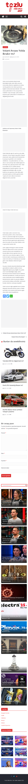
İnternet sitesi (5, 468)
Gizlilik (2, 715)
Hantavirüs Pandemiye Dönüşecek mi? (13, 597)
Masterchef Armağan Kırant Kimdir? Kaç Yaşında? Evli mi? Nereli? (13, 520)
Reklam (3, 723)
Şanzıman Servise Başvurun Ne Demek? (13, 649)
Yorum (3, 433)
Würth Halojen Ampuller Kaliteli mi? (12, 668)
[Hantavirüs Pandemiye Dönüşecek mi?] (14, 593)
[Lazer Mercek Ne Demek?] (14, 697)
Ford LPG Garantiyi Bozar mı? (13, 385)
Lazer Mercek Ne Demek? (9, 701)
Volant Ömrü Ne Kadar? (18, 337)
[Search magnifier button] (26, 485)
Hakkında (3, 718)
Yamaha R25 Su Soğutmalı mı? (13, 361)
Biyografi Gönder (5, 713)
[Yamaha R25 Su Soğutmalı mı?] (14, 346)
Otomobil (5, 47)
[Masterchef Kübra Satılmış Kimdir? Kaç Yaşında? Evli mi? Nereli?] (14, 554)
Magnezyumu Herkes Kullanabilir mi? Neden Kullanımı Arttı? (12, 578)
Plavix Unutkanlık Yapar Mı (9, 629)
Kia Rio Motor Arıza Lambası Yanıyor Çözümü (12, 411)
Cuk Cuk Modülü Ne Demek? (10, 682)
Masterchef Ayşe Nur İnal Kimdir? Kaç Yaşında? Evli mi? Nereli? (13, 501)
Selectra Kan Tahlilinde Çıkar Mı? (11, 616)
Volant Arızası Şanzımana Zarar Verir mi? (14, 333)
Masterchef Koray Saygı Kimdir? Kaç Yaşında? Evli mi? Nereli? (12, 539)
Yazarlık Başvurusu (5, 725)
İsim (3, 453)
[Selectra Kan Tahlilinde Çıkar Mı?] (14, 611)
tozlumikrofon (7, 57)
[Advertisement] (14, 70)
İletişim (3, 720)
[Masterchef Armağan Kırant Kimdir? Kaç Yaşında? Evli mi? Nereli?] (14, 517)
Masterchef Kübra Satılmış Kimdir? (12, 557)
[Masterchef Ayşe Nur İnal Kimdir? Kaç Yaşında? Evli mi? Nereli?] (14, 498)
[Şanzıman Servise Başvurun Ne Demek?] (14, 645)
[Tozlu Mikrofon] (3, 16)
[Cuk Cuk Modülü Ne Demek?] (14, 680)
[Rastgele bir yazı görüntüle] (25, 16)
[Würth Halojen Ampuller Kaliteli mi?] (14, 664)
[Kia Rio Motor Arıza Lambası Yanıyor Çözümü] (14, 395)
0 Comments (6, 59)
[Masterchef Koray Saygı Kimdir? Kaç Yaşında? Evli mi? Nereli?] (14, 535)
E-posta (3, 460)
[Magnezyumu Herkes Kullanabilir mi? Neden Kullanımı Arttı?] (14, 574)
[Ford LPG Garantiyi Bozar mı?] (14, 370)
